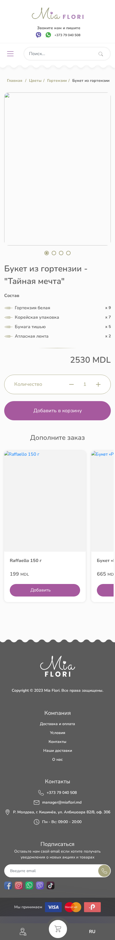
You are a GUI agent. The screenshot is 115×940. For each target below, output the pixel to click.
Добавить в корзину (57, 410)
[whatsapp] (48, 34)
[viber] (38, 35)
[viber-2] (40, 885)
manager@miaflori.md (62, 802)
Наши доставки (57, 750)
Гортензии (57, 80)
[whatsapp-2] (29, 885)
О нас (57, 759)
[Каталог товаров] (12, 53)
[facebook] (8, 885)
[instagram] (19, 885)
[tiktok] (50, 885)
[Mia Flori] (57, 13)
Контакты (57, 741)
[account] (23, 931)
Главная (14, 80)
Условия (57, 732)
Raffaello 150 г (26, 561)
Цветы (35, 80)
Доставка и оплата (57, 724)
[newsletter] (104, 871)
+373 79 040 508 (62, 793)
